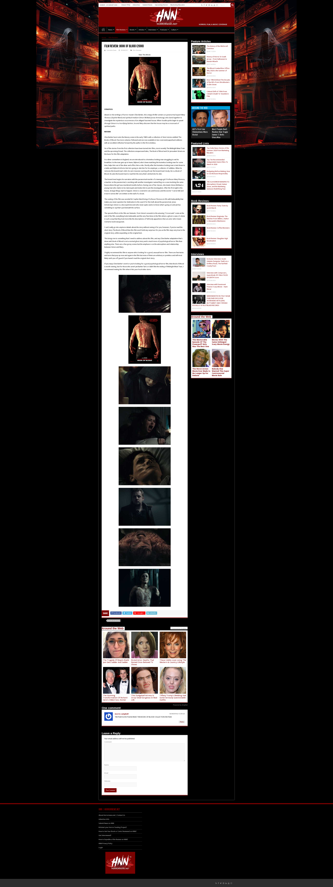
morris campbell (122, 714)
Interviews (152, 30)
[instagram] (217, 5)
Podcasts (163, 30)
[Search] (233, 5)
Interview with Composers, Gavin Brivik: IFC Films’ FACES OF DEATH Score (217, 275)
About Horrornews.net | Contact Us (112, 815)
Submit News (147, 5)
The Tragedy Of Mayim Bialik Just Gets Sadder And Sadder (116, 661)
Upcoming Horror (161, 5)
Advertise (136, 5)
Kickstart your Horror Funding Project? (113, 827)
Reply (182, 722)
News (110, 30)
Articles (141, 30)
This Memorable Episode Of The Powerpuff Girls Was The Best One (200, 343)
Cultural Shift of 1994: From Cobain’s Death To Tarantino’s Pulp (218, 93)
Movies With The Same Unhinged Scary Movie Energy (221, 342)
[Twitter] (206, 5)
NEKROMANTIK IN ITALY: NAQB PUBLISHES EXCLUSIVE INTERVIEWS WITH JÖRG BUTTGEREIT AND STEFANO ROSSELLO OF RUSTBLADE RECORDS (211, 300)
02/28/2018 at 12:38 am (177, 714)
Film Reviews (121, 30)
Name (106, 765)
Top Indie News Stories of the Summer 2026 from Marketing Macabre (218, 150)
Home (104, 38)
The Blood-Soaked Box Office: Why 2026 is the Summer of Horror (218, 70)
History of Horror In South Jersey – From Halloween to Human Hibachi (217, 59)
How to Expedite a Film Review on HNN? (113, 839)
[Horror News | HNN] (166, 16)
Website (107, 781)
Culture (174, 30)
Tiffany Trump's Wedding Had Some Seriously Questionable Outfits (173, 697)
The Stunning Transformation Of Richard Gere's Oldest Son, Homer (115, 697)
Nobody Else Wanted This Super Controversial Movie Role (220, 372)
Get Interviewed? (105, 835)
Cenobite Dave (111, 50)
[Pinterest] (209, 5)
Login (101, 847)
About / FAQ (125, 5)
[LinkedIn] (212, 5)
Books (132, 30)
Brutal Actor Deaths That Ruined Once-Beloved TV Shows (142, 662)
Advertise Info (104, 819)
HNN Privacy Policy (105, 843)
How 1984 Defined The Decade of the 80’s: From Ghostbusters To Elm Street (218, 82)
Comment (108, 742)
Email (106, 773)
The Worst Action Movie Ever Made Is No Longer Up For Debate (201, 372)
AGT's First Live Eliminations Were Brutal (200, 132)
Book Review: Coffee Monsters (218, 228)
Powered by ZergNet (180, 705)
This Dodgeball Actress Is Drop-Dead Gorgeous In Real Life (144, 697)
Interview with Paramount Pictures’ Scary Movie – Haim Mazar (217, 286)
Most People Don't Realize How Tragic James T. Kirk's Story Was (220, 133)
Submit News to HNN (106, 823)
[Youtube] (214, 5)
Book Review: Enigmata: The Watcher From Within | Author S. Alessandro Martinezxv (218, 218)
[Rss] (202, 5)
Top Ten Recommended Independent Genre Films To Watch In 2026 (217, 162)
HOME (103, 29)
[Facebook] (204, 5)
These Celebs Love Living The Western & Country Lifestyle (173, 661)
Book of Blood (114, 621)
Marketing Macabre (177, 5)
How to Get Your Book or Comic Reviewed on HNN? (118, 831)
